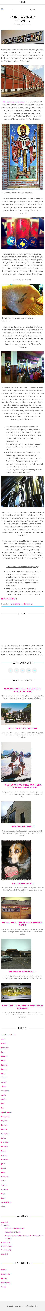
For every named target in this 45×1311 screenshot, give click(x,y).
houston (4, 1125)
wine (3, 1207)
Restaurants (28, 604)
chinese (4, 1078)
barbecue (4, 1048)
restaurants (5, 1177)
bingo (3, 1061)
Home (22, 2)
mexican (4, 1155)
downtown (5, 1091)
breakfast (4, 1065)
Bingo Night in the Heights (22, 972)
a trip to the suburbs (8, 1035)
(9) (7, 1250)
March (5, 1242)
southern (4, 1189)
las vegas (4, 1146)
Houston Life (5, 1274)
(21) (4, 1222)
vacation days (6, 1202)
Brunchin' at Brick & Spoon (22, 728)
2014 (3, 1222)
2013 (3, 1254)
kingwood (4, 1142)
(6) (6, 1242)
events (3, 1099)
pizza (3, 1164)
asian (3, 1039)
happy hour (5, 1116)
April (5, 1225)
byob (3, 1073)
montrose (4, 1159)
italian (3, 1138)
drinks (3, 1095)
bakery (3, 1043)
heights (4, 1121)
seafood (4, 1185)
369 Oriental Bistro (22, 883)
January (6, 1250)
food (2, 1104)
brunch (4, 1069)
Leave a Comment (9, 599)
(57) (4, 1254)
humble (4, 1129)
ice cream (4, 1134)
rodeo (3, 1181)
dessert (3, 1082)
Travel (3, 1287)
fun (2, 1108)
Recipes (4, 1278)
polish (3, 1168)
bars (2, 1052)
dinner (3, 1086)
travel (3, 1198)
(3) (6, 1225)
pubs (3, 1172)
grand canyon (6, 1112)
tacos (3, 1194)
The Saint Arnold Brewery (14, 102)
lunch (3, 1151)
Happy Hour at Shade (22, 826)
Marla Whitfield (15, 604)
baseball (4, 1056)
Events (3, 1270)
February (6, 1246)
